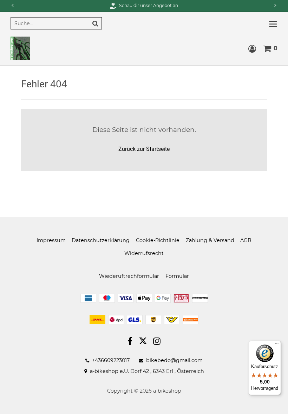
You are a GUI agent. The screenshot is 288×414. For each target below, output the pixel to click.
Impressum (51, 240)
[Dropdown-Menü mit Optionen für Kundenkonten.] (252, 49)
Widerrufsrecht (144, 253)
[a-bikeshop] (20, 48)
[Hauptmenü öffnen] (273, 24)
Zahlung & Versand (210, 240)
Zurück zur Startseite (144, 149)
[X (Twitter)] (143, 342)
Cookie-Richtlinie (157, 240)
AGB (245, 240)
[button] (276, 6)
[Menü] (277, 345)
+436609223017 (111, 360)
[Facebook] (129, 342)
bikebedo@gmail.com (174, 360)
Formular (177, 276)
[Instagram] (157, 342)
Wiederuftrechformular (129, 276)
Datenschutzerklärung (101, 240)
